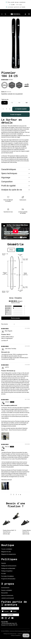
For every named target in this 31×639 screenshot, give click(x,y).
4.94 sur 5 (19, 301)
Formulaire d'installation (7, 576)
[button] (8, 306)
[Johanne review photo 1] (5, 436)
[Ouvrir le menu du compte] (25, 14)
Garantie (3, 563)
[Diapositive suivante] (28, 523)
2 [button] (13, 494)
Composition (7, 181)
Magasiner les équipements (8, 554)
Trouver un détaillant (6, 549)
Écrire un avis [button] (15, 318)
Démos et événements (7, 595)
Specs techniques (9, 173)
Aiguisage (5, 177)
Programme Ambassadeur (8, 578)
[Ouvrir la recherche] (5, 14)
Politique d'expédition (6, 571)
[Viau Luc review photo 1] (5, 486)
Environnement (5, 587)
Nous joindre (4, 592)
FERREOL (7, 631)
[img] (4, 328)
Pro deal (3, 573)
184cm (20, 250)
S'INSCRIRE (10, 614)
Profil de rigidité (8, 186)
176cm (11, 250)
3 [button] (16, 494)
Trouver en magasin (15, 114)
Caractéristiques (8, 169)
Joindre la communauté (7, 598)
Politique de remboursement (8, 565)
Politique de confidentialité (8, 568)
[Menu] (2, 14)
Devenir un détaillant (6, 590)
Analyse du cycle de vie (11, 190)
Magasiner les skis (6, 551)
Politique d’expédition (16, 635)
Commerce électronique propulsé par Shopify (20, 631)
